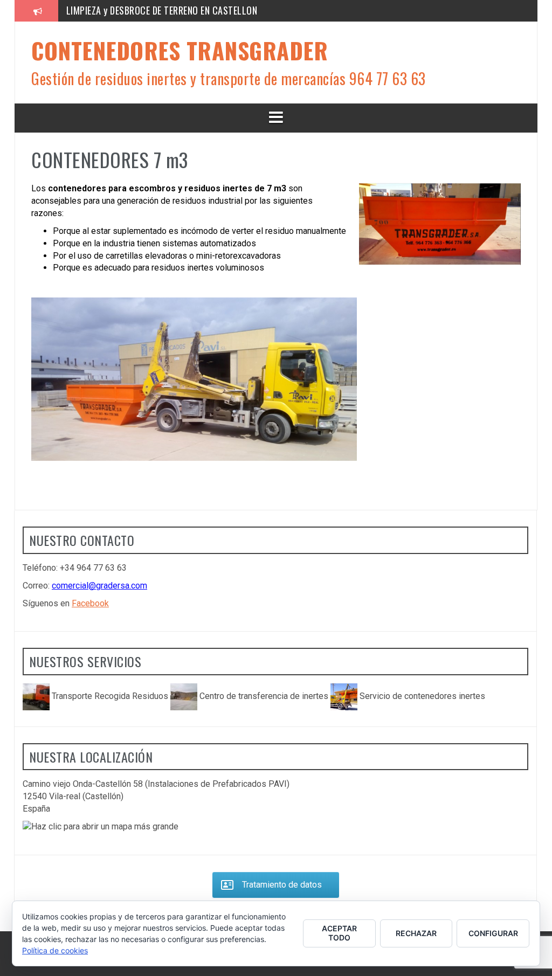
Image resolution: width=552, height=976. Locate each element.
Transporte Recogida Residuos (110, 696)
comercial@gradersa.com (99, 585)
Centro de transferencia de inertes (263, 696)
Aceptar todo (339, 933)
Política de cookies (55, 950)
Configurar (493, 933)
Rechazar (416, 933)
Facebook (90, 603)
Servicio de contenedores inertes (421, 696)
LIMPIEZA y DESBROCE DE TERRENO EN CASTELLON (162, 10)
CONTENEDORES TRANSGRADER (179, 50)
